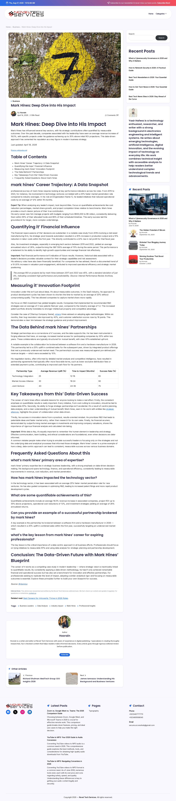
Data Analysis (42, 606)
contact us (32, 593)
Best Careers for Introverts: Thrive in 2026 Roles (45, 598)
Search (131, 34)
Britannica (22, 584)
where (58, 314)
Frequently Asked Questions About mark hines (35, 178)
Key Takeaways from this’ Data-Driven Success (36, 175)
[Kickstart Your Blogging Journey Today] (133, 245)
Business (16, 27)
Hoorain (23, 113)
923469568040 (136, 717)
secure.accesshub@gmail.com (142, 725)
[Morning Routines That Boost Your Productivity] (133, 259)
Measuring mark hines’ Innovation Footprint (34, 169)
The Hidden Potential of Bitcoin (152, 230)
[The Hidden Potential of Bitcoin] (133, 233)
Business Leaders (27, 606)
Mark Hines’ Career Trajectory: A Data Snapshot (36, 163)
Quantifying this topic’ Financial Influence (33, 166)
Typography (94, 711)
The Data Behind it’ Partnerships (29, 172)
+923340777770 (136, 714)
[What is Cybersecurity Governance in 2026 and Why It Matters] (148, 204)
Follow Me (64, 655)
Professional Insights (87, 606)
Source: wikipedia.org (19, 150)
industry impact (57, 606)
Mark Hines (71, 606)
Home (8, 27)
